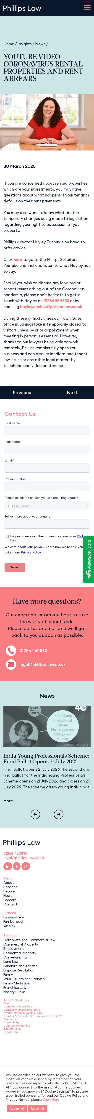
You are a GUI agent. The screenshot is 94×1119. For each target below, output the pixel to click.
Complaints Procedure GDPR (21, 1009)
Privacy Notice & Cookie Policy (23, 1012)
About (8, 882)
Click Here (51, 1099)
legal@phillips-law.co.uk (43, 664)
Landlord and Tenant (20, 965)
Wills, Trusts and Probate (24, 978)
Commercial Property (20, 944)
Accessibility (11, 1022)
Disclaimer (10, 1019)
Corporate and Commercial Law (29, 939)
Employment (13, 948)
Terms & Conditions (16, 1000)
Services (10, 886)
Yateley (9, 925)
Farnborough (13, 921)
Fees (6, 1003)
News (40, 43)
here (18, 259)
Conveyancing (15, 957)
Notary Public (14, 991)
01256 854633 (56, 300)
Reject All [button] (37, 1108)
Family (8, 974)
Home (8, 43)
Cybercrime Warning (16, 1025)
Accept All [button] (17, 1108)
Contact (10, 904)
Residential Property (19, 952)
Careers (9, 899)
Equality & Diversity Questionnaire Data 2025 (32, 1016)
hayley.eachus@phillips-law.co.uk (51, 306)
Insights (25, 43)
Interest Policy (12, 1028)
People (9, 891)
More (8, 800)
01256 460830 (33, 650)
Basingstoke (13, 917)
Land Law (10, 961)
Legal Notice (11, 1032)
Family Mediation (16, 983)
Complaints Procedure (17, 1006)
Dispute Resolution (18, 970)
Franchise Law (14, 987)
